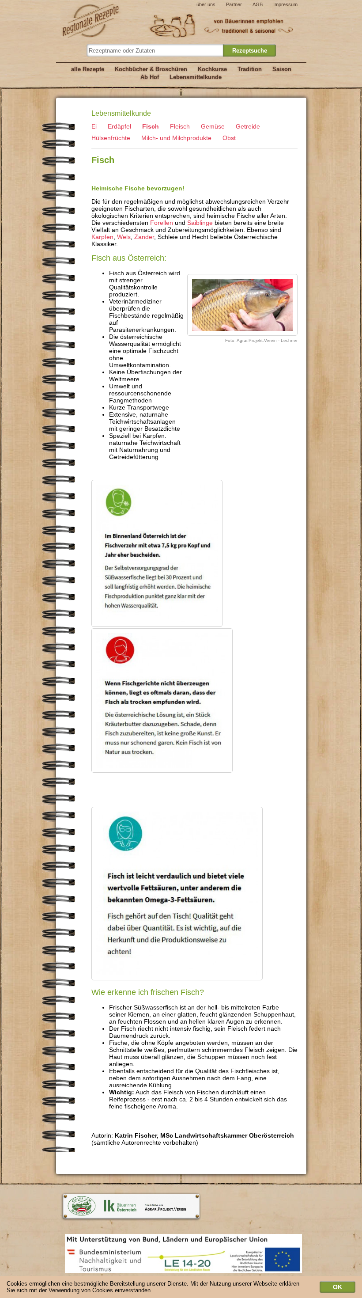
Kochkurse (212, 69)
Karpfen (102, 236)
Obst (229, 137)
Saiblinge (200, 222)
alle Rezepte (87, 69)
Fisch (150, 126)
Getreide (248, 126)
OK (337, 1286)
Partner (234, 4)
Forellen (161, 222)
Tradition (250, 69)
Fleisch (180, 126)
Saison (281, 69)
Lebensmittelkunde (196, 77)
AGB (258, 4)
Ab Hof (149, 77)
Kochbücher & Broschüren (151, 69)
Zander (144, 236)
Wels (124, 236)
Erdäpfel (119, 126)
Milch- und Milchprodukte (176, 137)
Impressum (285, 4)
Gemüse (213, 126)
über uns (205, 4)
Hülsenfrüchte (110, 137)
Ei (94, 126)
